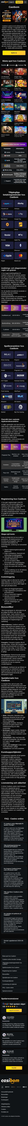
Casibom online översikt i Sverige (11, 959)
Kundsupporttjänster (8, 981)
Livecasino (12, 65)
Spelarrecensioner (7, 991)
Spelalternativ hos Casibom (10, 977)
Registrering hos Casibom (9, 971)
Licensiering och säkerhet (9, 984)
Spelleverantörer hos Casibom (10, 967)
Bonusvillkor (5, 974)
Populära (3, 65)
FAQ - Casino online (8, 987)
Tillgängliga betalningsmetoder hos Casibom (12, 963)
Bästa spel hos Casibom (9, 956)
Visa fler (14, 1068)
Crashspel (20, 65)
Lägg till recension (14, 1010)
